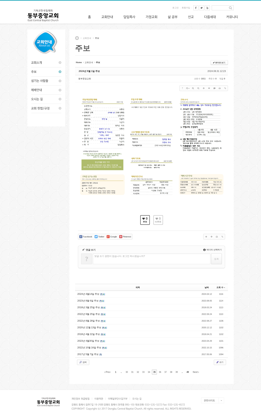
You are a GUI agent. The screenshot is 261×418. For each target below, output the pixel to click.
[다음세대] (210, 17)
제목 (138, 287)
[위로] (203, 88)
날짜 (207, 287)
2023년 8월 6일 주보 (88, 300)
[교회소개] (46, 62)
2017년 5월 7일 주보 (88, 354)
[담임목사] (129, 17)
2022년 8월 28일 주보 (89, 320)
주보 (97, 38)
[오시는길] (46, 99)
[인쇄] (219, 88)
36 (160, 372)
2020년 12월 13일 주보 (89, 327)
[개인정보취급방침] (81, 399)
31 (132, 372)
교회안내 (87, 38)
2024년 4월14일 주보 (88, 294)
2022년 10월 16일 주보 (89, 347)
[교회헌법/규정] (46, 108)
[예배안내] (46, 90)
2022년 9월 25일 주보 (89, 314)
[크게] (193, 88)
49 (187, 372)
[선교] (191, 17)
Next (195, 372)
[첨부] (225, 88)
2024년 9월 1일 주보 (89, 71)
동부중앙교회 (84, 78)
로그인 (175, 8)
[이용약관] (98, 399)
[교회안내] (107, 17)
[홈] (89, 17)
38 (171, 372)
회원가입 (186, 8)
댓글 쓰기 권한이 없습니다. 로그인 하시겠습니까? (119, 256)
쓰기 (221, 362)
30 (127, 372)
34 (149, 372)
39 (176, 372)
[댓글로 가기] (214, 88)
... (121, 372)
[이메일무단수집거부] (117, 399)
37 (165, 372)
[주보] (46, 72)
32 (138, 372)
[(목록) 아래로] (209, 88)
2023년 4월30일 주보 (88, 341)
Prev (107, 372)
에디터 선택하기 (214, 250)
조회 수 (219, 287)
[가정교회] (151, 17)
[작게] (198, 88)
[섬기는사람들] (46, 81)
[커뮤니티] (232, 17)
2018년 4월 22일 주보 (89, 334)
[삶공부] (173, 17)
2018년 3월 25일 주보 (89, 307)
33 (143, 372)
